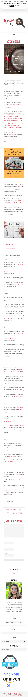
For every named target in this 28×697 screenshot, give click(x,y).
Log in (21, 695)
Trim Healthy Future (14, 104)
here (19, 186)
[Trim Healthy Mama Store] (9, 670)
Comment (6, 523)
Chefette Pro (16, 694)
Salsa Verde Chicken (10, 318)
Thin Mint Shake (9, 422)
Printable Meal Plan (8, 244)
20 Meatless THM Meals (16, 118)
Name (5, 541)
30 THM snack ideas (10, 129)
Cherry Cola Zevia (19, 425)
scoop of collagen (15, 371)
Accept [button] (11, 5)
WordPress (15, 695)
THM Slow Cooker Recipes (13, 123)
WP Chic (23, 693)
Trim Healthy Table (17, 396)
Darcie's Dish (14, 22)
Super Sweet (20, 264)
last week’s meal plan (18, 271)
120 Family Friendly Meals (13, 115)
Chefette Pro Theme (13, 693)
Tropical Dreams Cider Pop (10, 279)
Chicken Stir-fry (9, 490)
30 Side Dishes (14, 120)
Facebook (7, 134)
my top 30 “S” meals (13, 116)
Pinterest (14, 134)
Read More (16, 5)
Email (5, 547)
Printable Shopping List (9, 248)
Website (6, 553)
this (7, 95)
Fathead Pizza (9, 425)
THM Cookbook (20, 308)
